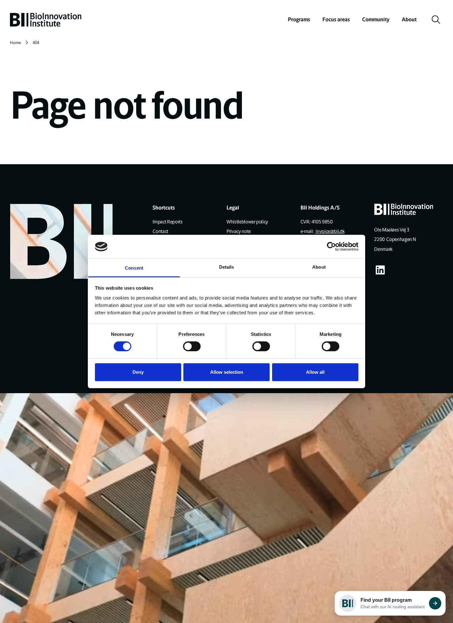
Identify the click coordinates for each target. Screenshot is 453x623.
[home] (45, 20)
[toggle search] (436, 19)
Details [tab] (226, 267)
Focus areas (336, 19)
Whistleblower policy (247, 222)
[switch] (192, 346)
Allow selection (226, 372)
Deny (138, 372)
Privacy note (238, 231)
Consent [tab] (134, 268)
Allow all (315, 372)
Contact (160, 231)
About (409, 19)
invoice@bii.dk (330, 231)
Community (376, 19)
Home (15, 42)
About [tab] (319, 267)
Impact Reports (167, 222)
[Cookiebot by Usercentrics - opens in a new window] (331, 246)
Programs (299, 19)
